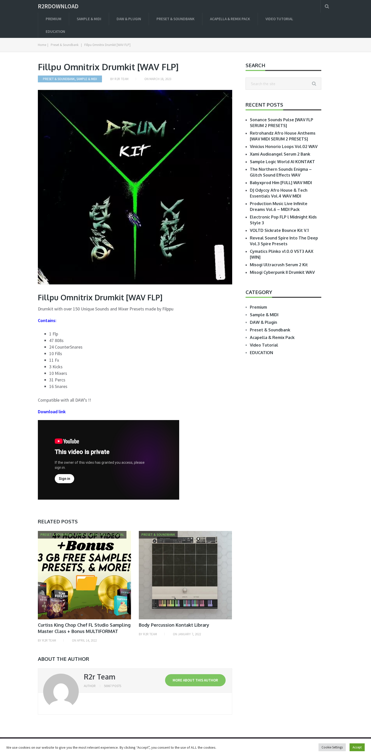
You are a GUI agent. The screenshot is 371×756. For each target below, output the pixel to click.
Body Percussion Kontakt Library (174, 625)
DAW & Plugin (129, 18)
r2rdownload (58, 6)
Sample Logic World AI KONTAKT (282, 161)
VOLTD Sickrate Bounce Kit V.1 (279, 230)
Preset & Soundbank (175, 18)
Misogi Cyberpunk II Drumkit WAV (282, 272)
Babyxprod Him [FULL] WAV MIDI (281, 182)
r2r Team (121, 79)
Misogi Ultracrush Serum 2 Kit (279, 264)
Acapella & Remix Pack (230, 18)
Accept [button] (357, 747)
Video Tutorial (279, 18)
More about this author (195, 680)
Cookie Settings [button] (332, 747)
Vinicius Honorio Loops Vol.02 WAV (283, 146)
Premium (53, 18)
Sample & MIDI (89, 18)
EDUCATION (55, 31)
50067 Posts (112, 686)
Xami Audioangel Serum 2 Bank (280, 154)
